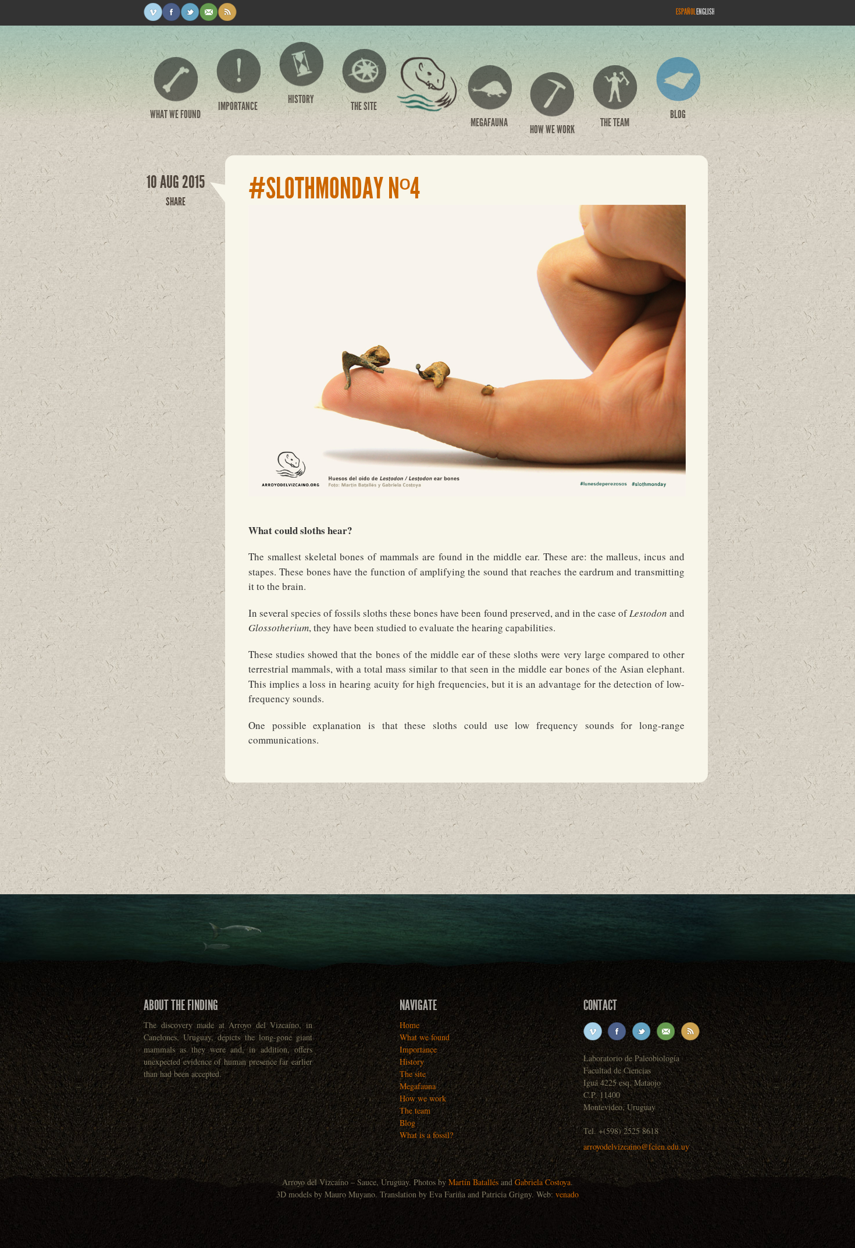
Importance (238, 106)
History (301, 99)
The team (614, 122)
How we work (552, 129)
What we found (175, 114)
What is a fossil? (426, 1134)
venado (567, 1194)
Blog (678, 114)
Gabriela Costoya (543, 1181)
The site (364, 106)
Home (426, 89)
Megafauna (489, 122)
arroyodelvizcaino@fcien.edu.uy (636, 1146)
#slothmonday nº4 (334, 188)
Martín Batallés (473, 1181)
